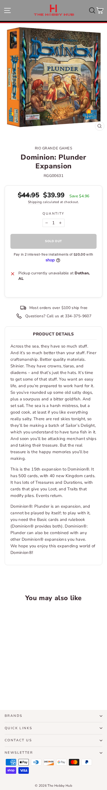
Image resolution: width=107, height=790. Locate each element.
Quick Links (18, 728)
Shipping (35, 202)
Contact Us (18, 740)
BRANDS (13, 716)
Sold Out (23, 685)
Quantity (53, 213)
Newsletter (19, 752)
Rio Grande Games (53, 148)
